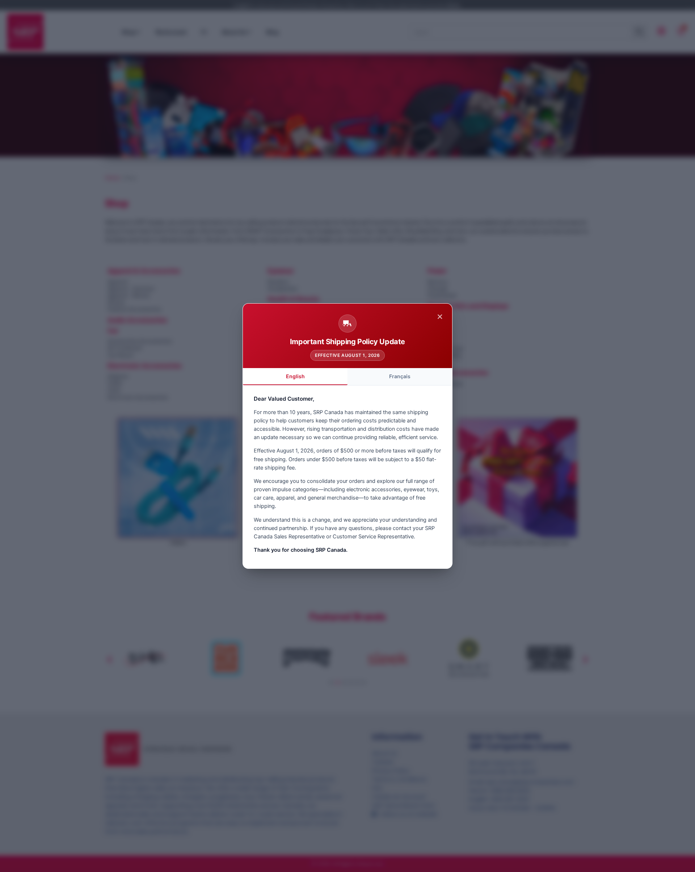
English (295, 376)
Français (399, 376)
